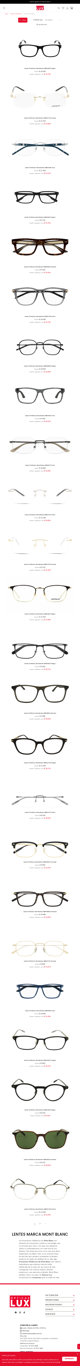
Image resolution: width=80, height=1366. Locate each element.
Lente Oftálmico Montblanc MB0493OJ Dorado (40, 862)
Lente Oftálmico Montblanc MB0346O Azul (40, 168)
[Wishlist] (63, 8)
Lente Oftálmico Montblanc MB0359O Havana (40, 713)
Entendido (69, 1359)
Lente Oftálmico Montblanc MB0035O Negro (40, 68)
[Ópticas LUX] (40, 8)
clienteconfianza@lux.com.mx (32, 1333)
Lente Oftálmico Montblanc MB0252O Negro (40, 217)
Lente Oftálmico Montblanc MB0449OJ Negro (40, 1060)
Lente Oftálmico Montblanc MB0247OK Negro (40, 763)
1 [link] (34, 1223)
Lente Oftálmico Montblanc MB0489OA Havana (40, 912)
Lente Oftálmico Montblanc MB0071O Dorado (40, 118)
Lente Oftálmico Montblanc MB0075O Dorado (40, 564)
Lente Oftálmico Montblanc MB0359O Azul (40, 1011)
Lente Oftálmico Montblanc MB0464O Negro (40, 663)
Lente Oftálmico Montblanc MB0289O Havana (40, 267)
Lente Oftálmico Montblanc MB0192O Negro (40, 614)
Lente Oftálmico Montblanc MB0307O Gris (40, 465)
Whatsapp (26, 1331)
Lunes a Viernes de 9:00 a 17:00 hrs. (34, 1328)
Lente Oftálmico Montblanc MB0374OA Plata (40, 1209)
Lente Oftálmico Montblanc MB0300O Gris (40, 416)
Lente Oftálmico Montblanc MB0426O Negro (40, 1110)
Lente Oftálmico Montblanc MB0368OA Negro (40, 366)
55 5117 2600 (33, 1346)
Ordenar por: (38, 20)
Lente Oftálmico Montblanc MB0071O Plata (40, 515)
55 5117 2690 (38, 1348)
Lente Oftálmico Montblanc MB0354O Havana (40, 1159)
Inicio (6, 14)
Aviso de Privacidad (53, 1362)
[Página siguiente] (45, 1223)
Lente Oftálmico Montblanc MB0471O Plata (40, 812)
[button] (4, 8)
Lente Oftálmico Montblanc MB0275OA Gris (40, 316)
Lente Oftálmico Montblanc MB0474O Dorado (40, 961)
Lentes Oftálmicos (16, 14)
